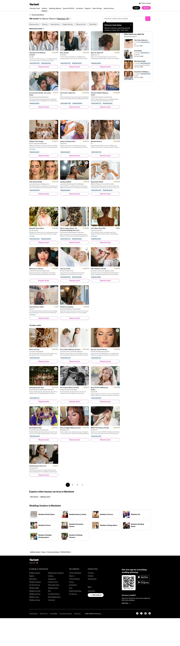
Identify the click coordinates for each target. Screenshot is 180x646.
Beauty (44, 552)
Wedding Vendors (35, 552)
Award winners (55, 24)
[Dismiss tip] (130, 24)
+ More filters (93, 24)
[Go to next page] (82, 485)
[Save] (55, 33)
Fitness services (81, 24)
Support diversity (68, 24)
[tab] (41, 49)
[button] (43, 29)
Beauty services (34, 24)
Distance (45, 24)
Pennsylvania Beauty (38, 14)
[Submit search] (147, 18)
